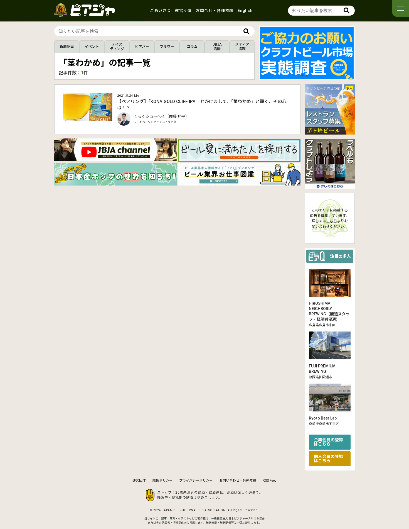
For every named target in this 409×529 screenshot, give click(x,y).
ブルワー (167, 47)
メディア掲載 (242, 46)
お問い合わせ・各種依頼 (237, 480)
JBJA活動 (217, 46)
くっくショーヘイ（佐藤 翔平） (161, 116)
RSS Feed (270, 480)
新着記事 (67, 47)
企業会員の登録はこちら (328, 442)
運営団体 (183, 11)
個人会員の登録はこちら (328, 458)
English (245, 11)
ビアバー (142, 47)
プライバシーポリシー (196, 480)
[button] (302, 75)
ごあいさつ (160, 11)
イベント (92, 47)
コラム (192, 47)
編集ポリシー (162, 480)
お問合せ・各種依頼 (214, 11)
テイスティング (117, 46)
